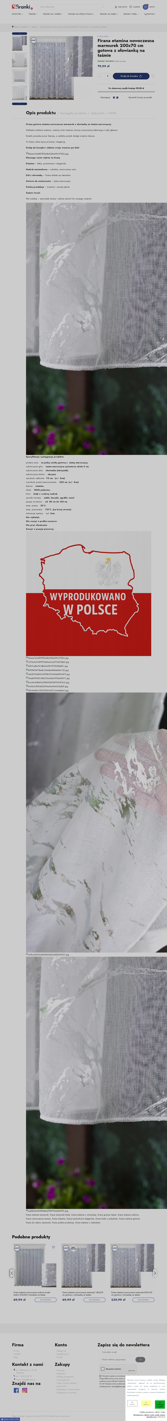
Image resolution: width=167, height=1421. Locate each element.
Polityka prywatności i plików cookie (152, 1412)
